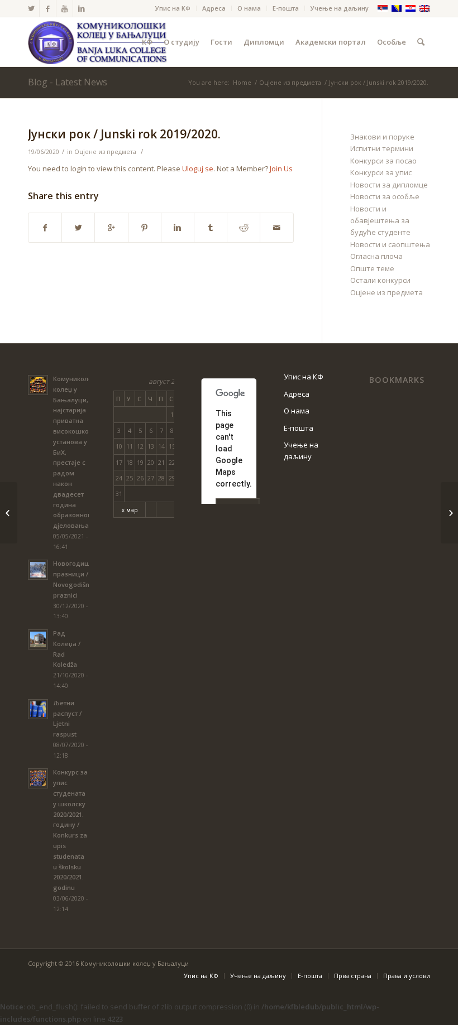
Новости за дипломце (389, 185)
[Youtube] (64, 8)
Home (242, 82)
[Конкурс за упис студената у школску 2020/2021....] (8, 512)
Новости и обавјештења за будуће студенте (380, 221)
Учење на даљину (340, 8)
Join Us (281, 168)
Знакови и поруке (382, 137)
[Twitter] (31, 8)
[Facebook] (48, 8)
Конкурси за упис (381, 172)
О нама (249, 8)
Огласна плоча (376, 256)
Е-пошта (286, 8)
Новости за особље (384, 196)
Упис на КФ (172, 8)
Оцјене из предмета (290, 82)
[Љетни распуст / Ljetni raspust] (449, 512)
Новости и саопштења (390, 244)
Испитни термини (381, 148)
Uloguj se (197, 168)
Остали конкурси (380, 280)
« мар (129, 510)
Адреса (214, 8)
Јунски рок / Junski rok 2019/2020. (124, 134)
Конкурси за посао (383, 161)
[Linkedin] (81, 8)
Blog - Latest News (67, 82)
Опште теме (372, 268)
